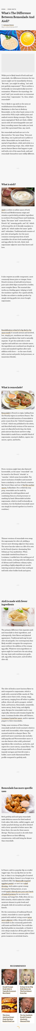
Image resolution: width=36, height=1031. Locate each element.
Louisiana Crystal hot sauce (11, 718)
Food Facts (12, 9)
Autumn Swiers (8, 25)
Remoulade (5, 413)
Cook (3, 9)
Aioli (3, 210)
